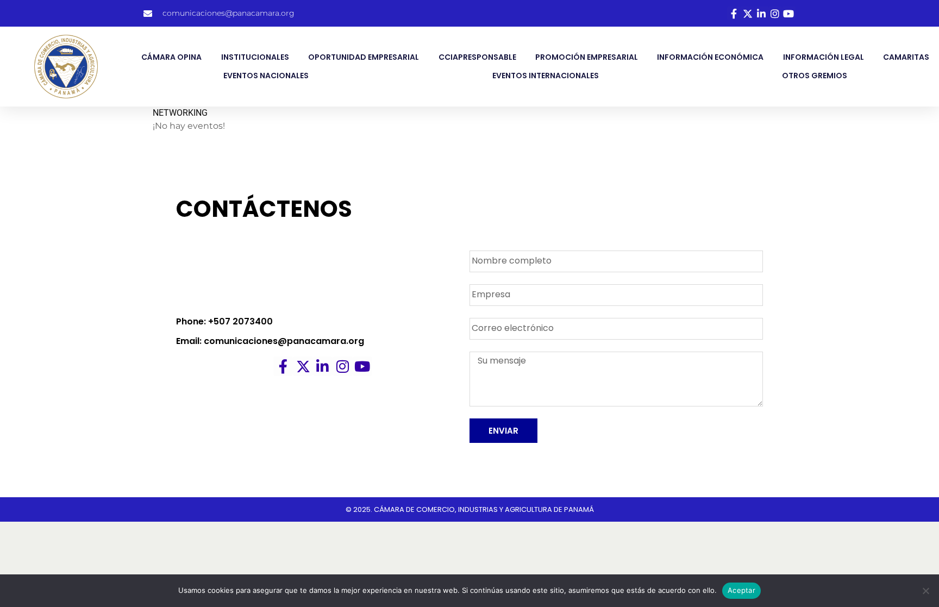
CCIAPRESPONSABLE (477, 57)
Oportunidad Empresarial (363, 57)
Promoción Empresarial (586, 57)
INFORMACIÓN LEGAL (823, 57)
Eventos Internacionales (545, 75)
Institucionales (255, 57)
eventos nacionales (266, 75)
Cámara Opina (171, 57)
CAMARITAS (906, 57)
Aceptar (741, 590)
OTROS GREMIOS (814, 75)
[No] (925, 590)
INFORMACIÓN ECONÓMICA (710, 57)
